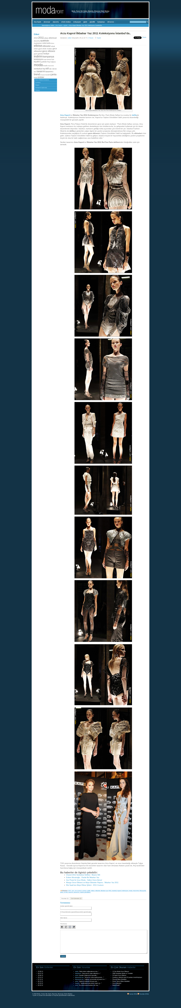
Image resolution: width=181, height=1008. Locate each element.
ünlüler (41, 77)
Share (144, 37)
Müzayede (143, 890)
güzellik (92, 22)
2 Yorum (90, 38)
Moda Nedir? (116, 985)
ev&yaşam (77, 22)
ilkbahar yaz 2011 (106, 890)
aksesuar (47, 22)
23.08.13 (40, 971)
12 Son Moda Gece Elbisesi (120, 971)
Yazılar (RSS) (133, 994)
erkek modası (66, 22)
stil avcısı (110, 22)
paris (61, 892)
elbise (38, 45)
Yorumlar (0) (65, 898)
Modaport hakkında (41, 87)
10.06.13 (40, 975)
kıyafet (37, 61)
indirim (38, 56)
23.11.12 (40, 977)
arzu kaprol (78, 890)
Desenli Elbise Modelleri (119, 979)
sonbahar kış (39, 69)
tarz (35, 72)
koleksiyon (38, 59)
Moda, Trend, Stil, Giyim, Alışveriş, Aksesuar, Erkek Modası (90, 11)
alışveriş (56, 22)
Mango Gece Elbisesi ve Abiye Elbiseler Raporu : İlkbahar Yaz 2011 (92, 882)
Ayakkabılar (38, 43)
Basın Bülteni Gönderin (42, 80)
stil (47, 68)
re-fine (66, 892)
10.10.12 (40, 983)
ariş (73, 890)
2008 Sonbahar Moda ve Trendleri (122, 973)
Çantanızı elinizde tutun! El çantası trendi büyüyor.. (127, 977)
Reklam (37, 90)
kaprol (119, 890)
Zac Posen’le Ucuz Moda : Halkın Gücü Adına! (84, 880)
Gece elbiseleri (116, 983)
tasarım (41, 71)
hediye (46, 53)
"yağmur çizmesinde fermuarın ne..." (95, 979)
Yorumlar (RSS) (144, 994)
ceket (44, 43)
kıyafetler (43, 62)
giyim (85, 22)
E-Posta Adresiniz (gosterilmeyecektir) (75, 912)
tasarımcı (49, 71)
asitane (84, 890)
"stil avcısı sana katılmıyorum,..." (94, 977)
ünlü (35, 77)
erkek (53, 46)
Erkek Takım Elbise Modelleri (121, 981)
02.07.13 (40, 973)
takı (50, 69)
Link (70, 927)
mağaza (53, 62)
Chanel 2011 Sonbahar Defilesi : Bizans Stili (83, 875)
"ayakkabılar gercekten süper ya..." (91, 983)
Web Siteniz (63, 918)
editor (70, 38)
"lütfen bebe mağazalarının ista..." (89, 971)
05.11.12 (40, 981)
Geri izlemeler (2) (76, 898)
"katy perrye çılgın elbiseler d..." (91, 973)
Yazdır (99, 38)
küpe (45, 59)
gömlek (40, 54)
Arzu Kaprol (65, 115)
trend (37, 74)
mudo (45, 66)
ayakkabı (44, 40)
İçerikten (38, 82)
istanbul (114, 890)
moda (38, 65)
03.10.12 (40, 985)
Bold (62, 927)
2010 (36, 38)
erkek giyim (38, 49)
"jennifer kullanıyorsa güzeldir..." (88, 975)
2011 (41, 37)
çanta (53, 74)
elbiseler (46, 46)
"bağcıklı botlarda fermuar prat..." (89, 981)
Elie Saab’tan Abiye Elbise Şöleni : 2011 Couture (85, 885)
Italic (66, 927)
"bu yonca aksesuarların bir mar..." (89, 985)
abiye (46, 38)
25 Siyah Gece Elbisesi (119, 975)
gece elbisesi (48, 51)
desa (52, 43)
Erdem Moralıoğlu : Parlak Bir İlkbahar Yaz (82, 877)
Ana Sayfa (37, 22)
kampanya (101, 22)
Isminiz (66, 906)
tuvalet (48, 75)
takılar (54, 69)
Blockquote (73, 927)
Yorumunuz (63, 923)
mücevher (51, 65)
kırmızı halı (50, 59)
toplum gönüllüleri (85, 892)
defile (49, 43)
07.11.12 (40, 979)
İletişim (37, 85)
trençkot (42, 75)
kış (48, 62)
